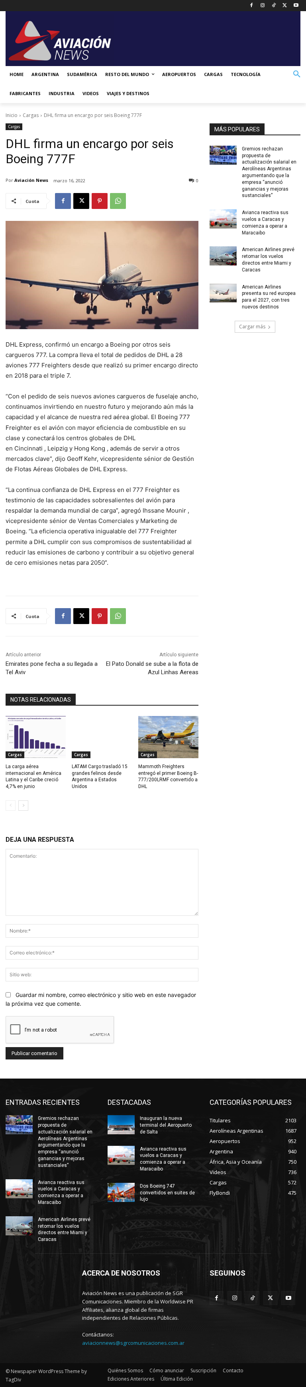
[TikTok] (274, 5)
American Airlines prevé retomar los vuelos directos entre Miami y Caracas (64, 1229)
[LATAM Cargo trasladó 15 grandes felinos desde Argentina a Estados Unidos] (102, 737)
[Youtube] (295, 5)
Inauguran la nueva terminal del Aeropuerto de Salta (166, 1125)
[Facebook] (251, 5)
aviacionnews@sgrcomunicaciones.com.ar (133, 1342)
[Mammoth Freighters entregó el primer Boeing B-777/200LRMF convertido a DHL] (168, 737)
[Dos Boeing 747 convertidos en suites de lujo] (121, 1192)
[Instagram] (262, 5)
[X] (284, 5)
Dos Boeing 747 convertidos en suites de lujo (167, 1192)
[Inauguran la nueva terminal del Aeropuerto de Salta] (121, 1124)
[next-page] (23, 805)
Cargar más (252, 326)
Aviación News (31, 180)
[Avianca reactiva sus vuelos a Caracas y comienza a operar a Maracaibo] (223, 218)
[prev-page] (11, 805)
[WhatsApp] (118, 201)
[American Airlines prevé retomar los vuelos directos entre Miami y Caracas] (223, 255)
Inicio (12, 115)
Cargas (31, 115)
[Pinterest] (100, 201)
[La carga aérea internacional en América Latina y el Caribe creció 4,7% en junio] (36, 737)
